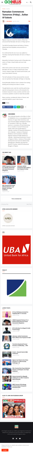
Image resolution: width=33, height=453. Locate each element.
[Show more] (25, 107)
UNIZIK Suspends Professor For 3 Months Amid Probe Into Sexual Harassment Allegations (9, 168)
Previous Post (5, 204)
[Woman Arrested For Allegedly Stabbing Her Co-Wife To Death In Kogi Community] (6, 379)
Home (3, 8)
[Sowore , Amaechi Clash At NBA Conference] (6, 354)
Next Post (29, 204)
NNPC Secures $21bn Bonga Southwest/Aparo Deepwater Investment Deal (19, 386)
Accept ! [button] (5, 450)
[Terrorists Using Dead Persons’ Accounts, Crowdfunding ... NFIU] (6, 346)
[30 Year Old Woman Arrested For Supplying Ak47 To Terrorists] (6, 314)
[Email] (21, 107)
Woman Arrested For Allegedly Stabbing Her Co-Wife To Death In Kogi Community (20, 378)
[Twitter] (15, 107)
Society (8, 8)
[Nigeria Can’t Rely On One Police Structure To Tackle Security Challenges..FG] (6, 362)
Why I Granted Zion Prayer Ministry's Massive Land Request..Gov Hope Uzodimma (8, 187)
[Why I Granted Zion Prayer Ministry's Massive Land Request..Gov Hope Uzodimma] (6, 371)
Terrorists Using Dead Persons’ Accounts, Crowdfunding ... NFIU (20, 344)
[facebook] (13, 438)
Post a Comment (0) (16, 198)
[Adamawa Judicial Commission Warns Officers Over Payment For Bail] (6, 338)
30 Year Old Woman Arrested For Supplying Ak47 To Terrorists (20, 312)
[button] (2, 2)
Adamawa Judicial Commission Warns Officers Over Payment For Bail (24, 168)
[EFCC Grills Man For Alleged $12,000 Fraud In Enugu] (6, 330)
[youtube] (20, 438)
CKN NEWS (11, 114)
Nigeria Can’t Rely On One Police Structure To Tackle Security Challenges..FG (20, 361)
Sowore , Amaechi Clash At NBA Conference (20, 352)
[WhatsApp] (18, 107)
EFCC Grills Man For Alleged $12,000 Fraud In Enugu (21, 329)
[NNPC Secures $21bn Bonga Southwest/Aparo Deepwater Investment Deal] (6, 387)
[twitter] (16, 438)
